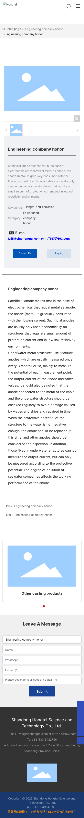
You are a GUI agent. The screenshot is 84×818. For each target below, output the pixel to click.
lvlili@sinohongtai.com (33, 733)
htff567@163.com (64, 733)
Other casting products (42, 593)
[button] (36, 606)
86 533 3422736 (45, 739)
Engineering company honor (44, 29)
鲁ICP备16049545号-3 (42, 807)
